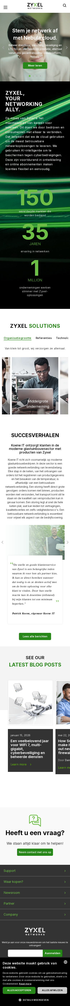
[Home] (35, 5)
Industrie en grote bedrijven (32, 373)
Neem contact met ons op (35, 852)
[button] (35, 1000)
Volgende (66, 47)
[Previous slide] (10, 720)
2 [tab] (33, 76)
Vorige (4, 47)
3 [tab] (37, 76)
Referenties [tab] (44, 338)
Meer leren (35, 65)
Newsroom (12, 893)
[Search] (64, 5)
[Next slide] (60, 720)
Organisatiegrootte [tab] (17, 338)
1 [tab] (29, 76)
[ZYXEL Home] (35, 931)
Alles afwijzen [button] (52, 990)
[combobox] (65, 962)
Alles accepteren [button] (19, 990)
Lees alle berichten (35, 636)
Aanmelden (52, 953)
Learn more (19, 764)
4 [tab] (40, 76)
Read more (25, 983)
